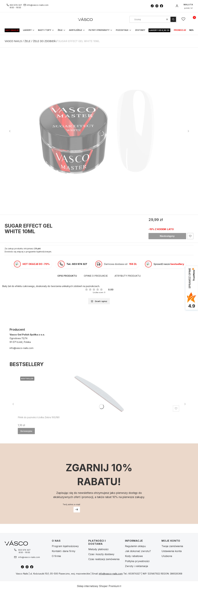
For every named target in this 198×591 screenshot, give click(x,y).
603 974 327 (16, 5)
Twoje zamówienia (172, 546)
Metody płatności (98, 549)
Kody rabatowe (134, 556)
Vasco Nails (13, 41)
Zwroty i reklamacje (136, 566)
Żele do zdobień (44, 41)
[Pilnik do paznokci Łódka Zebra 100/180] (99, 393)
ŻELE (27, 41)
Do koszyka (26, 431)
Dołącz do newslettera (76, 509)
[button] (173, 19)
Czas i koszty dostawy (101, 554)
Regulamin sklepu (135, 546)
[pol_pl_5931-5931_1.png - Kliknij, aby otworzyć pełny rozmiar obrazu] (99, 131)
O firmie (56, 556)
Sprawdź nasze (169, 264)
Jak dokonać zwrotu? (138, 551)
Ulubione (166, 556)
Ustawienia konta (171, 551)
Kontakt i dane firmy (63, 551)
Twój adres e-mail (71, 504)
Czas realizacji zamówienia (103, 559)
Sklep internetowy (98, 586)
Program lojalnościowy (65, 546)
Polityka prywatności (137, 561)
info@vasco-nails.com (37, 5)
